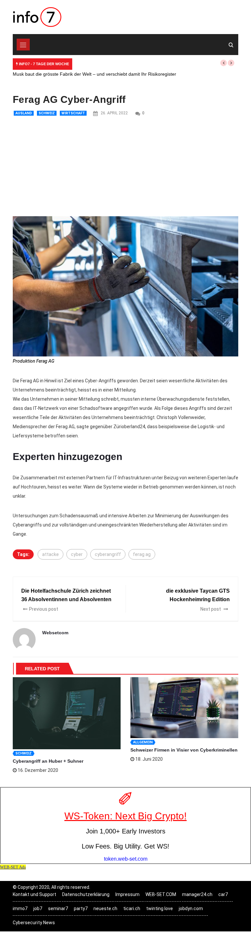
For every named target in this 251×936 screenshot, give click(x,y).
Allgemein (143, 742)
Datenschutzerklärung (85, 894)
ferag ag (142, 554)
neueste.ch (105, 908)
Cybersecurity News (34, 922)
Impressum (127, 894)
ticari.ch (131, 908)
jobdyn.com (191, 908)
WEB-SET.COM (160, 894)
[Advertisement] (125, 167)
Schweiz (47, 113)
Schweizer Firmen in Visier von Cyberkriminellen (184, 750)
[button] (223, 63)
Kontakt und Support (34, 894)
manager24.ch (197, 894)
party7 (81, 908)
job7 (37, 908)
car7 (223, 894)
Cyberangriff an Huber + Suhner (48, 761)
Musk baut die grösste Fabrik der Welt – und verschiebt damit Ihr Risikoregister (94, 74)
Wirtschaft (73, 113)
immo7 (20, 908)
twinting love (159, 908)
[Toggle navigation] (23, 44)
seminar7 (58, 908)
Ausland (23, 113)
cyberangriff (108, 554)
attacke (50, 554)
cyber (77, 554)
